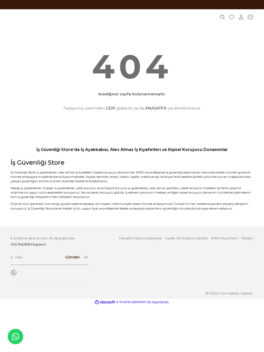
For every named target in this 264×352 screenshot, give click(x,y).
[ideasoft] (105, 302)
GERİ (110, 108)
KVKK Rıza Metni (224, 238)
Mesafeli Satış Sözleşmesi (140, 238)
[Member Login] (241, 17)
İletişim (247, 238)
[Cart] (250, 17)
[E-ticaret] (131, 302)
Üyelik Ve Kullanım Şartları (186, 238)
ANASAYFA (156, 108)
